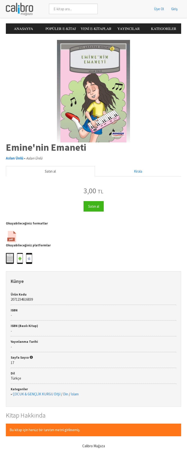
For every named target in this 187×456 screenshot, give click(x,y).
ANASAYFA (23, 28)
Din (65, 394)
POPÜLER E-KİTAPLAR (61, 28)
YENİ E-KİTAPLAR (96, 28)
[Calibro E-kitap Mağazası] (17, 8)
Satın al (50, 171)
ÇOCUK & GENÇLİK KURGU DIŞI (36, 394)
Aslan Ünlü (14, 158)
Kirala (138, 171)
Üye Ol (159, 9)
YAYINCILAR (128, 28)
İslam (75, 394)
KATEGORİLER (163, 28)
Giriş (174, 9)
